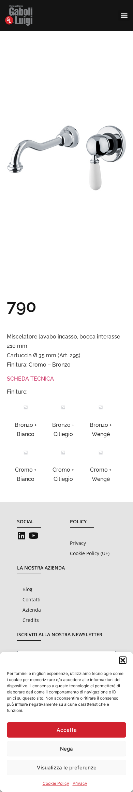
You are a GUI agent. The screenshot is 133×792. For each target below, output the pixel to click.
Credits (31, 620)
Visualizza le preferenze (67, 767)
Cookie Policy (56, 783)
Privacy (80, 783)
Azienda (32, 609)
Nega (66, 748)
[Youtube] (33, 535)
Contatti (32, 599)
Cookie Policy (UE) (89, 553)
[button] (122, 660)
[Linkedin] (21, 535)
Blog (27, 589)
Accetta (67, 730)
